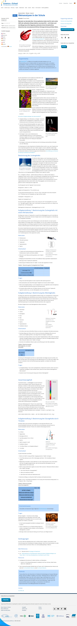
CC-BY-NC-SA (21, 590)
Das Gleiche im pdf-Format (43, 555)
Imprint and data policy (5, 610)
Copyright (24, 607)
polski (4, 42)
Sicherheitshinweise (43, 508)
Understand (21, 7)
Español (4, 44)
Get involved (38, 7)
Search (70, 3)
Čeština (4, 33)
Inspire (17, 7)
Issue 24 (32, 13)
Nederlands (5, 35)
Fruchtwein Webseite (42, 568)
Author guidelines (45, 7)
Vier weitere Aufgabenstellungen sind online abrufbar (29, 116)
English (4, 37)
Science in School (21, 13)
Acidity (7, 27)
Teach (26, 7)
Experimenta (24, 61)
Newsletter (65, 3)
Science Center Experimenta (38, 39)
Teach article (15, 15)
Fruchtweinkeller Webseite (29, 568)
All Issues (13, 7)
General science (12, 25)
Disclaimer (24, 610)
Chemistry (7, 25)
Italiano (4, 40)
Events (29, 7)
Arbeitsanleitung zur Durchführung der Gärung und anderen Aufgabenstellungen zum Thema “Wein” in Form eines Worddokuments (37, 554)
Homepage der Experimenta (34, 551)
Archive (40, 607)
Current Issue (7, 7)
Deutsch (4, 38)
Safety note (24, 608)
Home (2, 7)
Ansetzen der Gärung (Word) (66, 21)
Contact (60, 3)
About (33, 7)
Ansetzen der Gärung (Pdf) (66, 23)
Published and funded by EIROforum (7, 620)
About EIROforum (4, 608)
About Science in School (6, 607)
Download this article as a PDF (67, 29)
